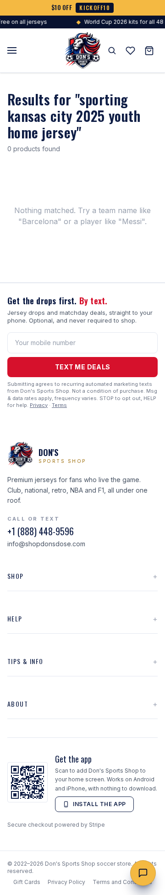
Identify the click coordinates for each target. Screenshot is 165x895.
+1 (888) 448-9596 (40, 531)
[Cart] (149, 50)
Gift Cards (26, 882)
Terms (59, 405)
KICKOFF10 (94, 7)
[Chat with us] (143, 873)
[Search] (112, 50)
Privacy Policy (66, 882)
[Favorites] (130, 50)
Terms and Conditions (122, 882)
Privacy (39, 405)
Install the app (99, 804)
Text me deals (82, 367)
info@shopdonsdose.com (46, 544)
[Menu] (12, 50)
